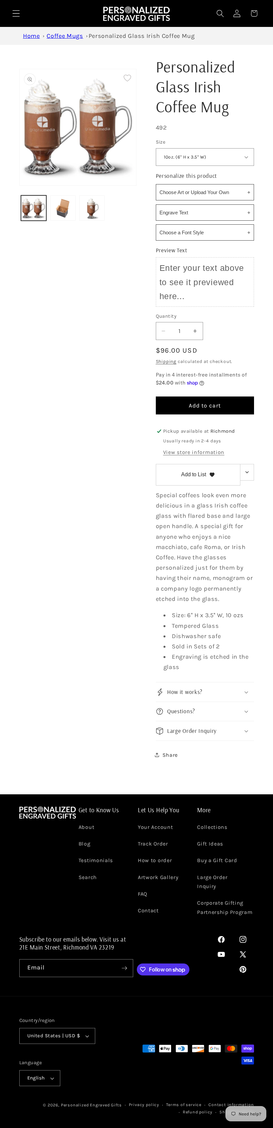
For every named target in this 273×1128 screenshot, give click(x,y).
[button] (16, 13)
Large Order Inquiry (212, 881)
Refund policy (197, 1111)
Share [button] (170, 755)
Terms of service (183, 1104)
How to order (155, 860)
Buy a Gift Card (217, 860)
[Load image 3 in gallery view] (92, 208)
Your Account (155, 827)
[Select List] (247, 472)
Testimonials (96, 860)
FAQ (142, 894)
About (86, 827)
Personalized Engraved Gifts (91, 1104)
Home (31, 36)
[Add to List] (127, 78)
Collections (212, 827)
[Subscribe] (124, 968)
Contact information (231, 1104)
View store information (193, 452)
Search (88, 877)
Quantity (166, 316)
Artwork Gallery (158, 877)
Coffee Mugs (65, 36)
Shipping (166, 361)
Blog (85, 844)
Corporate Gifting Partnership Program (224, 907)
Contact (148, 910)
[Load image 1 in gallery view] (33, 208)
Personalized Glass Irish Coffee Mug (142, 36)
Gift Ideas (210, 844)
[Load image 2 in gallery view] (63, 208)
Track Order (153, 844)
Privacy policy (144, 1104)
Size (161, 142)
